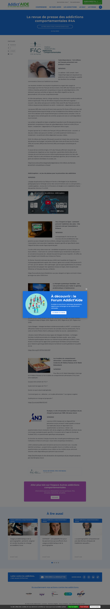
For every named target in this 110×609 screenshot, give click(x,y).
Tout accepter (73, 607)
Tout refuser (84, 607)
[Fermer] (86, 289)
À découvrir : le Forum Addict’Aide (67, 298)
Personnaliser (95, 607)
